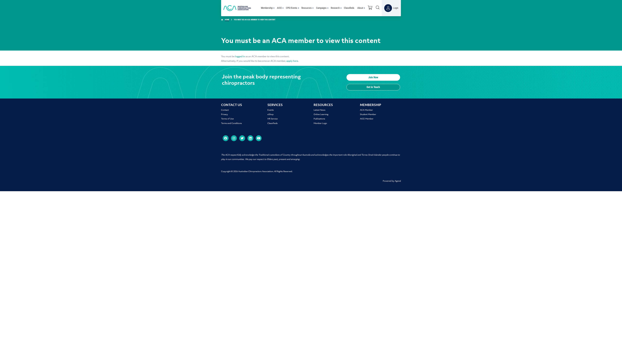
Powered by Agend (392, 181)
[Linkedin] (250, 138)
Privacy (224, 114)
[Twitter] (242, 138)
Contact (225, 110)
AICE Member (366, 119)
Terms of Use (227, 119)
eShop (270, 114)
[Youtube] (259, 138)
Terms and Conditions (231, 123)
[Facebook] (226, 138)
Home (227, 20)
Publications (319, 119)
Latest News (319, 110)
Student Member (368, 114)
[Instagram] (234, 138)
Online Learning (321, 114)
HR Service (272, 119)
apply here (292, 61)
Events (270, 110)
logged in (240, 56)
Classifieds (272, 123)
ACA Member (366, 110)
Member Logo (320, 123)
